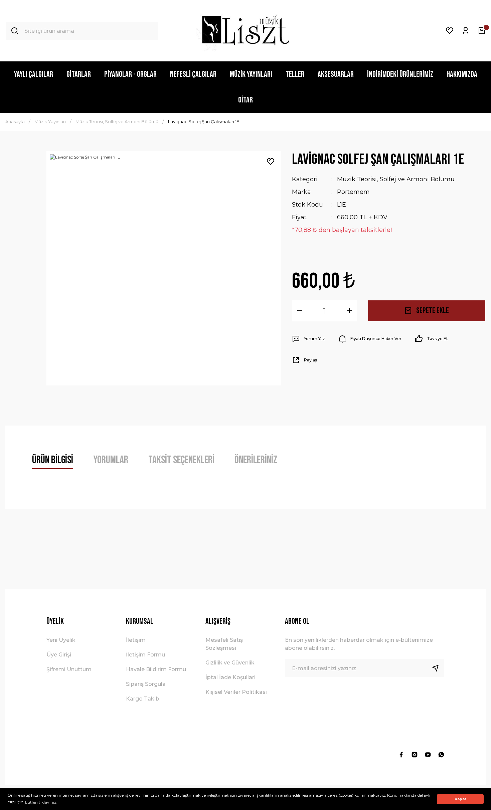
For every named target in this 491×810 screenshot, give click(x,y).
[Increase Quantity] (349, 310)
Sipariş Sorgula (146, 684)
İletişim (136, 640)
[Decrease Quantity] (299, 310)
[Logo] (245, 30)
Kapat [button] (460, 799)
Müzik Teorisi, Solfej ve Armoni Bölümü (396, 179)
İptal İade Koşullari (230, 677)
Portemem (353, 192)
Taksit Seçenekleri (181, 460)
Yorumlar (110, 460)
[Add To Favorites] (271, 162)
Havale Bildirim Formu (156, 669)
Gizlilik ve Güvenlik (230, 662)
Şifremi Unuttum (69, 669)
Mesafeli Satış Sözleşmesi (224, 644)
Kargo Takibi (143, 699)
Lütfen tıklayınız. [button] (41, 802)
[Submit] (438, 668)
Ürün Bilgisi (52, 460)
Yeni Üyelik (60, 640)
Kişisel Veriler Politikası (236, 692)
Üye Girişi (58, 654)
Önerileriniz (255, 460)
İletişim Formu (145, 654)
